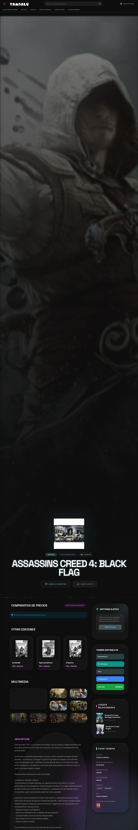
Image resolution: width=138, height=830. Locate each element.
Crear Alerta (85, 584)
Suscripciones (60, 9)
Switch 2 (24, 9)
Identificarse (110, 627)
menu (4, 3)
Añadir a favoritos (55, 584)
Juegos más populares (10, 9)
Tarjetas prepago (45, 9)
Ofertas (33, 9)
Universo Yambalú (74, 9)
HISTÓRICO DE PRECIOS (75, 605)
